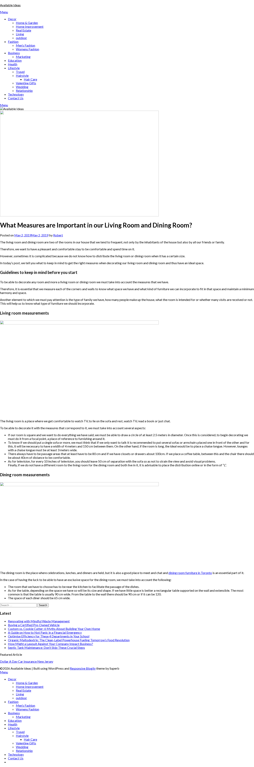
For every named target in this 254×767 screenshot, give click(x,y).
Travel (20, 72)
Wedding (22, 87)
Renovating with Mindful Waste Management (39, 621)
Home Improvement (29, 26)
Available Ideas (10, 5)
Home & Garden (27, 23)
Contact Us (15, 98)
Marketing (23, 57)
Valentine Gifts (26, 83)
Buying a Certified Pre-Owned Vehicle (34, 625)
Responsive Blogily (83, 668)
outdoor (21, 38)
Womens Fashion (27, 49)
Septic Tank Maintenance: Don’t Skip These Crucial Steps (46, 647)
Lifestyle (14, 68)
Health (12, 64)
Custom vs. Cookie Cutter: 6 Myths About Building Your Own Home (54, 629)
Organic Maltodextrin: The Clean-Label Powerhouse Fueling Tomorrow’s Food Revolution (69, 640)
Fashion (13, 41)
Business (14, 53)
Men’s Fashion (25, 45)
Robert (58, 235)
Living (20, 34)
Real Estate (23, 30)
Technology (16, 94)
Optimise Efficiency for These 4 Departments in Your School (48, 636)
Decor (12, 19)
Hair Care (30, 79)
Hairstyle (22, 75)
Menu (4, 12)
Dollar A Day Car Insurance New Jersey (26, 661)
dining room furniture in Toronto (190, 573)
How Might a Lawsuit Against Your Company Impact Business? (50, 644)
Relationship (24, 90)
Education (15, 60)
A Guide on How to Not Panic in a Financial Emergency (45, 632)
